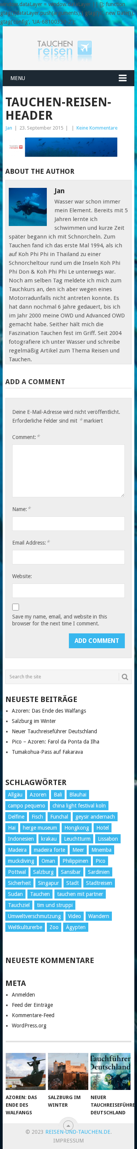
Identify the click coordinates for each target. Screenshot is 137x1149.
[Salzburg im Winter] (68, 1071)
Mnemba (101, 850)
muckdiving (21, 861)
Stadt (72, 883)
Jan (8, 128)
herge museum (40, 828)
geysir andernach (95, 817)
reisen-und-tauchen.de (77, 1132)
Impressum (68, 1141)
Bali (58, 795)
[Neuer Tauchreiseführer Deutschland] (111, 1071)
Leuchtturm (77, 839)
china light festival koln (79, 806)
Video (74, 916)
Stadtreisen (99, 883)
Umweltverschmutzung (34, 916)
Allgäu (15, 795)
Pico (100, 861)
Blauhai (77, 795)
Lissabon (108, 839)
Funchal (59, 817)
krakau (49, 839)
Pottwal (17, 872)
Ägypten (76, 927)
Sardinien (99, 872)
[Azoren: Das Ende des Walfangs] (26, 1071)
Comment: (26, 437)
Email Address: (30, 542)
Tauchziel (19, 905)
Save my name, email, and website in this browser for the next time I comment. (59, 620)
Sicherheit (19, 883)
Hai (12, 828)
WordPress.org (29, 1025)
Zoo (54, 927)
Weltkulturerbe (25, 927)
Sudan (15, 894)
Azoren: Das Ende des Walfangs (49, 711)
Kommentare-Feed (33, 1015)
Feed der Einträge (32, 1005)
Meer (78, 850)
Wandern (98, 916)
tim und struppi (55, 905)
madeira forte (49, 850)
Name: (21, 509)
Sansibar (71, 872)
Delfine (16, 817)
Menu (17, 78)
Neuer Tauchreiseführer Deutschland (54, 731)
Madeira (17, 850)
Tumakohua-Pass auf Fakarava (47, 752)
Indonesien (21, 839)
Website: (22, 576)
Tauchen (40, 894)
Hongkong (76, 828)
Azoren (38, 795)
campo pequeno (26, 806)
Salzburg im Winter (34, 721)
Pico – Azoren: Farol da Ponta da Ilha (55, 742)
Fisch (37, 817)
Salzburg (43, 872)
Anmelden (23, 995)
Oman (48, 861)
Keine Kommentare (97, 128)
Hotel (102, 828)
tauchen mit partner (80, 894)
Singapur (48, 883)
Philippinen (75, 861)
